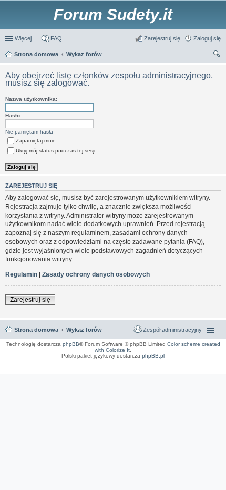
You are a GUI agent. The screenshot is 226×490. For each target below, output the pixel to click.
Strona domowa (36, 329)
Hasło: (13, 115)
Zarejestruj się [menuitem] (162, 38)
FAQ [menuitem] (56, 38)
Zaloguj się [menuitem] (207, 38)
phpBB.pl (153, 356)
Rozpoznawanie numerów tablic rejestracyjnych (192, 366)
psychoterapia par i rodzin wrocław (200, 372)
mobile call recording (210, 369)
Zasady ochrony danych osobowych (96, 274)
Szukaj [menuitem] (217, 55)
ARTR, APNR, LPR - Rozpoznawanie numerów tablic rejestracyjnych (51, 362)
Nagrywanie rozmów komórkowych (172, 369)
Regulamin (21, 274)
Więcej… (26, 38)
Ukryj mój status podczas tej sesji (55, 151)
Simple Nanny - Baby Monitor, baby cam (125, 362)
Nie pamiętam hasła (29, 132)
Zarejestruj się (30, 299)
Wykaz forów (84, 329)
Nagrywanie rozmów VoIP (206, 362)
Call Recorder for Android (171, 362)
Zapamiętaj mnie (36, 141)
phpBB (71, 344)
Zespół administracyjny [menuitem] (172, 329)
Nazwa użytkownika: (31, 99)
